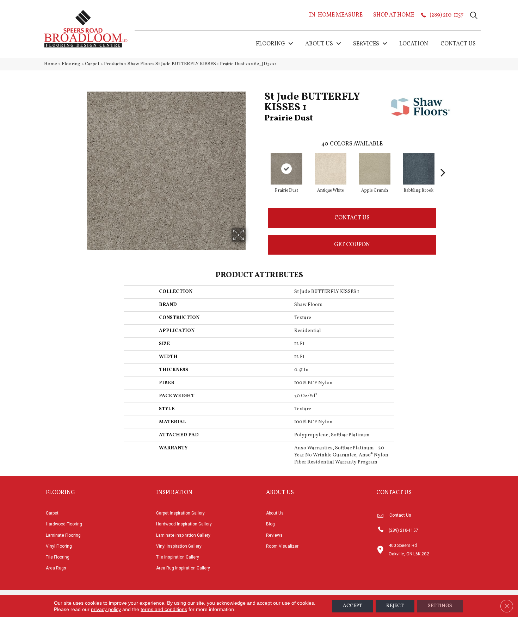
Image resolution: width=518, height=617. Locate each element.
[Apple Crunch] (374, 168)
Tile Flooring (57, 557)
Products (113, 64)
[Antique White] (330, 168)
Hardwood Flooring (64, 524)
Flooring (71, 64)
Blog (270, 524)
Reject (395, 606)
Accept (352, 606)
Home (50, 64)
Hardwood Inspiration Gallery (184, 524)
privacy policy (106, 609)
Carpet (92, 64)
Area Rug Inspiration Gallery (183, 568)
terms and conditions (164, 609)
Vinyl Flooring (59, 546)
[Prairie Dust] (286, 168)
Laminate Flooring (63, 535)
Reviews (274, 535)
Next (443, 161)
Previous (260, 161)
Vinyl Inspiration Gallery (179, 546)
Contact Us (352, 218)
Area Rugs (56, 568)
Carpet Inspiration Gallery (180, 513)
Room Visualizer (282, 546)
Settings (440, 606)
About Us (275, 513)
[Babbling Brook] (418, 168)
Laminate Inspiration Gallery (183, 535)
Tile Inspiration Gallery (177, 557)
